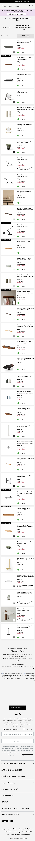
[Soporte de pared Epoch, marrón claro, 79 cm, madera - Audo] (17, 514)
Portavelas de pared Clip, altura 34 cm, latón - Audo (25, 425)
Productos (6, 27)
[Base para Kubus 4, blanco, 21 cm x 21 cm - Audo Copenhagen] (17, 581)
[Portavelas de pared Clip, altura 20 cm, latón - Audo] (17, 564)
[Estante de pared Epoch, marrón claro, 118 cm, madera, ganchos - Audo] (17, 464)
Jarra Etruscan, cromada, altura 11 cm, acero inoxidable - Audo (25, 442)
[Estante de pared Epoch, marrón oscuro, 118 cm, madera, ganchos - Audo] (17, 314)
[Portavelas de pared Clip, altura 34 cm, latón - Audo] (17, 430)
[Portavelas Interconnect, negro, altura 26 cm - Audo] (17, 230)
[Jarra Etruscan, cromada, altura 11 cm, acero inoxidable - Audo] (17, 447)
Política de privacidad (27, 754)
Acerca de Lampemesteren (15, 808)
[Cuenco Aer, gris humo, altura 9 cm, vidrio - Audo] (17, 547)
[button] (14, 52)
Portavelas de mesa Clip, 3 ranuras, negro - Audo (24, 75)
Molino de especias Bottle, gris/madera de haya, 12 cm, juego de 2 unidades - (24, 375)
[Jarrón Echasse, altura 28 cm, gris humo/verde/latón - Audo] (17, 598)
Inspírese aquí (16, 707)
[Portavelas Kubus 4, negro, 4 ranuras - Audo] (17, 480)
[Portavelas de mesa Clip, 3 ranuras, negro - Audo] (17, 80)
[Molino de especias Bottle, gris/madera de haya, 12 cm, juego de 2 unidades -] (17, 380)
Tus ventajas (8, 783)
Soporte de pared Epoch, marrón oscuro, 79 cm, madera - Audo (25, 292)
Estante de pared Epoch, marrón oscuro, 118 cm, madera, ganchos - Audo (25, 309)
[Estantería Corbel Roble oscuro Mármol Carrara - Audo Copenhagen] (17, 615)
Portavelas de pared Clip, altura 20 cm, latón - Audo (25, 559)
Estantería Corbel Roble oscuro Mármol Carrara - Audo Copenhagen (25, 609)
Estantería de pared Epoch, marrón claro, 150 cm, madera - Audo (25, 325)
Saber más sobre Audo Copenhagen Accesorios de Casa (23, 27)
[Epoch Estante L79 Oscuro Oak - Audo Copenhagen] (17, 347)
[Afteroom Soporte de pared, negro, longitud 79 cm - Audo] (17, 497)
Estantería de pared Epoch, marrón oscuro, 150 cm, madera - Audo (25, 208)
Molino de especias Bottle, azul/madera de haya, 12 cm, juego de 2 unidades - (24, 392)
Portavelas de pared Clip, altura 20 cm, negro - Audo (25, 626)
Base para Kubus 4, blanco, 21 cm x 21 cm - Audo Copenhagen (25, 575)
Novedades (7, 821)
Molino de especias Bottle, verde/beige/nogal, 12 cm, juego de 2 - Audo (25, 275)
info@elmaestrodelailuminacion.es (18, 835)
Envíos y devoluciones (13, 776)
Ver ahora (20, 11)
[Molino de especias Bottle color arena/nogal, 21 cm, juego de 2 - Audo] (17, 113)
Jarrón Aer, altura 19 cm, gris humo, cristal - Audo (24, 141)
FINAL (16, 14)
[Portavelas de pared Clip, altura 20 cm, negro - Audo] (17, 631)
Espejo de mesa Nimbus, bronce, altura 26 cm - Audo (25, 91)
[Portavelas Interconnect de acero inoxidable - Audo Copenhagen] (17, 197)
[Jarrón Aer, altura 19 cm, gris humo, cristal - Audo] (17, 146)
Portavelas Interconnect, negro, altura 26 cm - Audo (25, 225)
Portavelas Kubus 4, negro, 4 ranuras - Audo (24, 475)
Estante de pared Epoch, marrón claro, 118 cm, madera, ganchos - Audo (25, 459)
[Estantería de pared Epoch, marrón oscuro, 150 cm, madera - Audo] (17, 214)
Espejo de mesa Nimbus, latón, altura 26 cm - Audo (25, 125)
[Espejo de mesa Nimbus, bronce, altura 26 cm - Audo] (17, 96)
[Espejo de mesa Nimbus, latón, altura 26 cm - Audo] (17, 130)
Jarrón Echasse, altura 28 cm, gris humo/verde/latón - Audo (24, 592)
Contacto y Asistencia (13, 763)
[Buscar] (29, 6)
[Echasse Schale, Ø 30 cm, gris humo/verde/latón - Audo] (17, 264)
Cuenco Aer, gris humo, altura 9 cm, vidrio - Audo (25, 542)
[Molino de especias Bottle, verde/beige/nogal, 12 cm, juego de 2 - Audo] (17, 280)
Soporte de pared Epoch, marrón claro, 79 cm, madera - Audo (25, 509)
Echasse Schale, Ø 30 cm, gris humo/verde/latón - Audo (24, 258)
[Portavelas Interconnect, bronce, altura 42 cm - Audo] (17, 164)
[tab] (17, 763)
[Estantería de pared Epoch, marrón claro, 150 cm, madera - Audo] (17, 330)
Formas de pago (9, 789)
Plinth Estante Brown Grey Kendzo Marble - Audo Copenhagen (24, 41)
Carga (4, 802)
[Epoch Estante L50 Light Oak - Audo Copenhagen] (17, 247)
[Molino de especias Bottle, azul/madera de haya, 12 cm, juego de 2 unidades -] (17, 397)
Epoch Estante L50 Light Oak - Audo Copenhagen (25, 242)
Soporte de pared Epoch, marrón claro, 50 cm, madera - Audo (25, 525)
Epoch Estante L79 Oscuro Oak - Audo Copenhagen (25, 342)
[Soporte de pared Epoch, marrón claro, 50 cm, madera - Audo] (17, 530)
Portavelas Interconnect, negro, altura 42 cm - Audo (25, 175)
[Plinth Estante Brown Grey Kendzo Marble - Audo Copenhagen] (17, 46)
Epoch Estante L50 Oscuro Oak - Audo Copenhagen (25, 58)
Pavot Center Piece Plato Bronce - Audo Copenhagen (25, 359)
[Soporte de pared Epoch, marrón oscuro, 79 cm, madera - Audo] (17, 297)
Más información (10, 814)
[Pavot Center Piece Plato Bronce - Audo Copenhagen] (17, 364)
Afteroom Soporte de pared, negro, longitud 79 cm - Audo (24, 492)
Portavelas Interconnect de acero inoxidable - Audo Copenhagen (24, 192)
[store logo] (13, 6)
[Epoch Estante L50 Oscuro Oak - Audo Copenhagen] (17, 63)
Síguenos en (7, 795)
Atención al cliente (11, 770)
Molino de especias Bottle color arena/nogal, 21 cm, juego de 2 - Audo (25, 108)
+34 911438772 (27, 832)
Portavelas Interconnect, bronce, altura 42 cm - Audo (25, 158)
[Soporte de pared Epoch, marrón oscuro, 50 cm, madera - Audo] (17, 414)
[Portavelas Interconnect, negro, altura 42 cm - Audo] (17, 180)
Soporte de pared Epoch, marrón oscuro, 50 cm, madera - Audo (25, 409)
